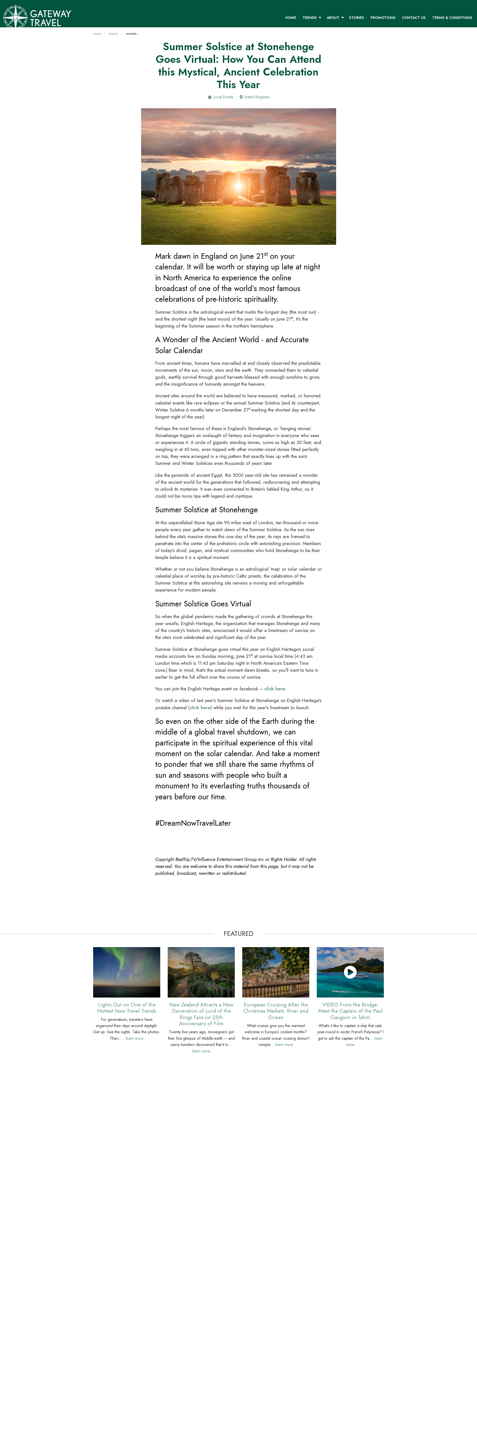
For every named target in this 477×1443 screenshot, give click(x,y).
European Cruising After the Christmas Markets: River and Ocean (275, 1011)
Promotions (383, 17)
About (333, 17)
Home (290, 17)
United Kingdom (256, 97)
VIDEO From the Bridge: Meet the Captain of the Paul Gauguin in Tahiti (350, 1011)
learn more (135, 1038)
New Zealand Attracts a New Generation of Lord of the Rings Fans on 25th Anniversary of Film (201, 1014)
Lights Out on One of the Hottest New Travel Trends (126, 1008)
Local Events (223, 97)
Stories (356, 17)
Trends (310, 17)
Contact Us (414, 17)
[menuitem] (290, 17)
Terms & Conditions (452, 17)
